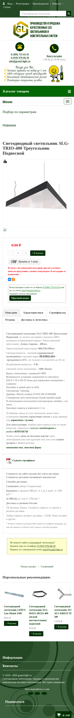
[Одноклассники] (13, 279)
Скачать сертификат (23, 460)
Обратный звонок (20, 298)
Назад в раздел (28, 566)
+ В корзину (38, 253)
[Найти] (68, 13)
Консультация (54, 56)
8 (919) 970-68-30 (20, 58)
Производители (41, 3)
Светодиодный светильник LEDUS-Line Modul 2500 (15, 610)
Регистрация (22, 3)
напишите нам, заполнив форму (23, 447)
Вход (9, 3)
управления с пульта (22, 420)
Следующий (47, 566)
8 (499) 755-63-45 (20, 54)
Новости (56, 3)
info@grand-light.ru (19, 61)
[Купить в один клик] (24, 261)
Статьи (6, 7)
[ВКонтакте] (9, 279)
